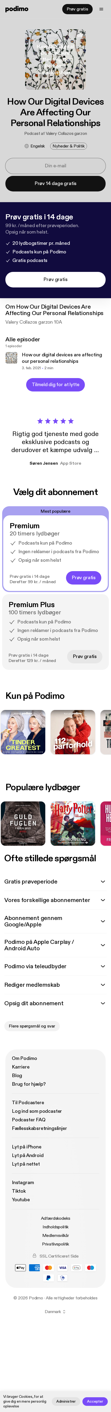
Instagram (23, 1183)
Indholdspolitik (56, 1227)
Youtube (21, 1200)
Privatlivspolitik (55, 1244)
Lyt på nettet (26, 1164)
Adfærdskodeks (55, 1218)
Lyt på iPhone (26, 1147)
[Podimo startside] (16, 9)
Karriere (21, 1067)
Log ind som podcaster (37, 1111)
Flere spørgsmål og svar (32, 1026)
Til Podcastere (28, 1103)
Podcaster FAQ (29, 1120)
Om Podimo (24, 1058)
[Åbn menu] (101, 9)
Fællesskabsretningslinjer (39, 1128)
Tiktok (19, 1191)
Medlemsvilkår (55, 1235)
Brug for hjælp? (29, 1084)
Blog (17, 1076)
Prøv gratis (77, 9)
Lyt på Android (27, 1155)
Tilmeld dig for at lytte (55, 385)
